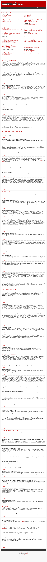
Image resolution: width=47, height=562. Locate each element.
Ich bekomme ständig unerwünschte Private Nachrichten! (32, 25)
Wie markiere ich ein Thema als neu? (7, 47)
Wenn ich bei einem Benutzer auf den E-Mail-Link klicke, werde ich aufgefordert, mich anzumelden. (11, 34)
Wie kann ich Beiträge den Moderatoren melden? (8, 44)
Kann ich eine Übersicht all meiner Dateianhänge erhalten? (32, 47)
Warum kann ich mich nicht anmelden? (7, 18)
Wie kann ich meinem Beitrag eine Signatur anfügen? (9, 38)
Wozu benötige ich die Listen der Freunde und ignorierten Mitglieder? (33, 28)
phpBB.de (3, 161)
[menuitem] (43, 8)
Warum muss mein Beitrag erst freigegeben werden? (9, 46)
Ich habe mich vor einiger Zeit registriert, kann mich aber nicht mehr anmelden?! (11, 20)
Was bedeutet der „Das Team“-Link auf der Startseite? (31, 21)
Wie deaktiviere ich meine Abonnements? (29, 43)
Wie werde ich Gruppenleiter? (28, 18)
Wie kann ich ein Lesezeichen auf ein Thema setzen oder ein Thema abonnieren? (33, 42)
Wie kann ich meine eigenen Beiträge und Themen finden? (32, 36)
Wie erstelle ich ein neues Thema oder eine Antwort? (9, 37)
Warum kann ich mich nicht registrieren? (7, 17)
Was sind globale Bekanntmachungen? (7, 53)
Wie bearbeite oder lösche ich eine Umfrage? (8, 41)
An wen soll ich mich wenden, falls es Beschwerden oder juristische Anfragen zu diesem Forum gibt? (34, 52)
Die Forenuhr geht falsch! (5, 28)
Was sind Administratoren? (27, 15)
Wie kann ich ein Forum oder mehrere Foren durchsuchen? (32, 33)
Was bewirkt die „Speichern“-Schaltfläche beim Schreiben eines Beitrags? (11, 45)
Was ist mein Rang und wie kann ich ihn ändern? (8, 32)
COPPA (9, 87)
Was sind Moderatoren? (27, 16)
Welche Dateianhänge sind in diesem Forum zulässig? (31, 46)
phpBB (21, 552)
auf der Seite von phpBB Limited (8, 523)
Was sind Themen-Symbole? (5, 56)
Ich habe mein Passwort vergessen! (6, 21)
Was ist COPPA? (4, 16)
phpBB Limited (39, 160)
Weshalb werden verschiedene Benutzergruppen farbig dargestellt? (33, 19)
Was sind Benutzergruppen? (28, 17)
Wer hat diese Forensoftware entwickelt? (29, 50)
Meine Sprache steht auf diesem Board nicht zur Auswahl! (9, 30)
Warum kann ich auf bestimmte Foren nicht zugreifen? (9, 42)
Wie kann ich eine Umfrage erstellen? (7, 39)
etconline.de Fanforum (11, 3)
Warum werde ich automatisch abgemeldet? (8, 22)
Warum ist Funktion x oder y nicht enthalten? (30, 51)
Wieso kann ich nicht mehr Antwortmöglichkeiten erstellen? (10, 40)
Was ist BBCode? (4, 50)
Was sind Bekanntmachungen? (6, 54)
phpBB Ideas (4, 528)
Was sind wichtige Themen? (5, 55)
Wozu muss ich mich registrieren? (6, 15)
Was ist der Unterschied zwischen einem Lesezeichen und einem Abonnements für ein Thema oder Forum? (32, 40)
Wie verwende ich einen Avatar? (6, 31)
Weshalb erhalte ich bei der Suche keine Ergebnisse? (31, 34)
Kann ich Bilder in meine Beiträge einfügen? (7, 52)
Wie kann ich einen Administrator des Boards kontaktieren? (32, 53)
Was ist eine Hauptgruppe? (27, 20)
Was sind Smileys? (4, 51)
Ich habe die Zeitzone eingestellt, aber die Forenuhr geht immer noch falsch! (12, 29)
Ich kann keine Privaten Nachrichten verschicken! (30, 24)
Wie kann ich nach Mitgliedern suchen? (29, 35)
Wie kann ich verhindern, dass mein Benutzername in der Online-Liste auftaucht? (11, 27)
